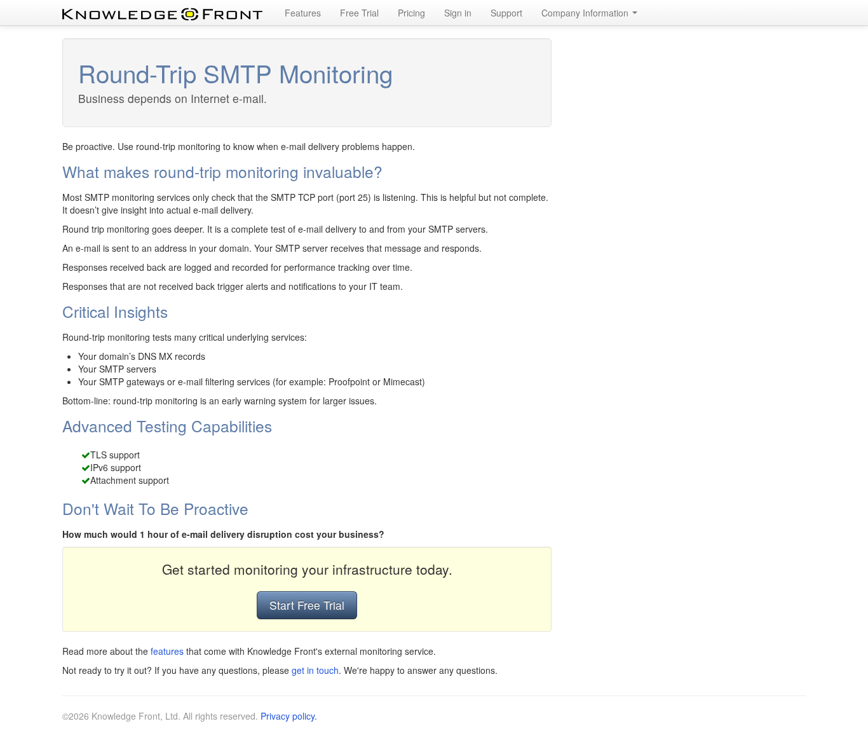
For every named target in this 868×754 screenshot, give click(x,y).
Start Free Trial (306, 605)
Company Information (586, 12)
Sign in (457, 12)
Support (506, 12)
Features (303, 12)
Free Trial (359, 12)
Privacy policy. (289, 715)
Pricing (411, 12)
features (167, 651)
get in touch (315, 670)
